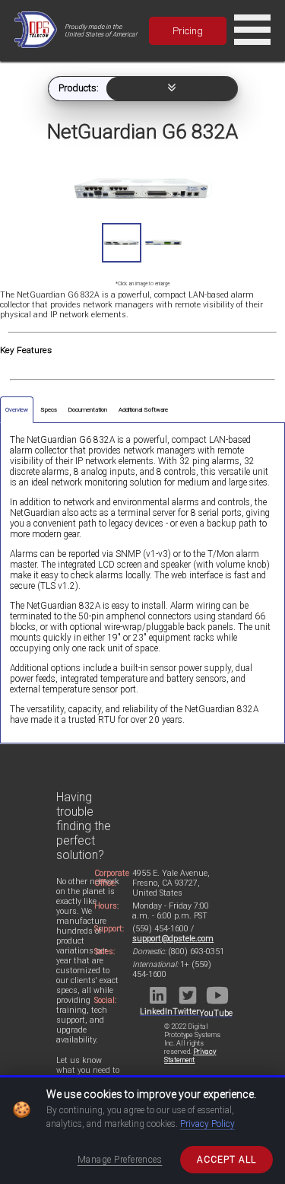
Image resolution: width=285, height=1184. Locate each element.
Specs (48, 409)
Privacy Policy (207, 1124)
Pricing (188, 31)
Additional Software (143, 409)
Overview (16, 409)
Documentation (87, 409)
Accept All (226, 1159)
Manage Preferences (120, 1159)
